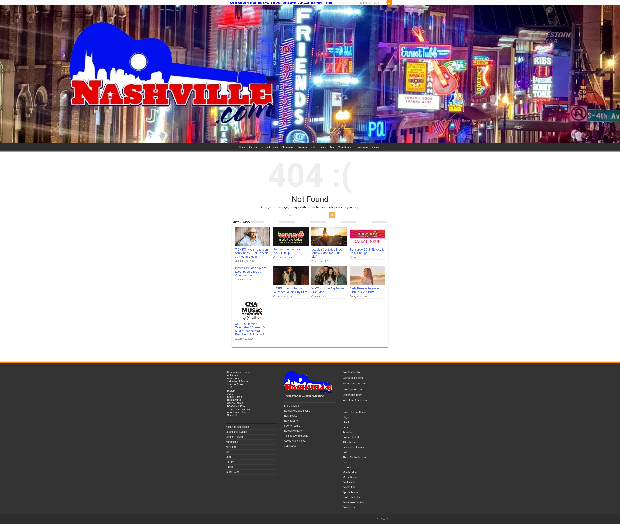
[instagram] (369, 3)
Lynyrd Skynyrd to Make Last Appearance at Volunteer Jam (250, 271)
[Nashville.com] (310, 74)
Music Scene (344, 147)
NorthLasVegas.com (354, 383)
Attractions (287, 147)
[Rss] (360, 3)
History (322, 147)
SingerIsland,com (352, 394)
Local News (232, 471)
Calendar (253, 147)
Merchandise (291, 405)
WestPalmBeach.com (355, 400)
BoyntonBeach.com (353, 372)
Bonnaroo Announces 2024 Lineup (287, 251)
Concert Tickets (270, 147)
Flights (346, 422)
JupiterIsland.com (353, 377)
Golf (313, 147)
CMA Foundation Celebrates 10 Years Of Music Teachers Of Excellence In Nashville (250, 329)
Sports (375, 147)
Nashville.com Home (238, 372)
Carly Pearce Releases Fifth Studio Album (365, 290)
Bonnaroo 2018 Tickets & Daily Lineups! (367, 251)
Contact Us (233, 415)
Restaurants (362, 147)
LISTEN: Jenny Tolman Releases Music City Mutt (290, 290)
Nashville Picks (236, 406)
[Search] (389, 2)
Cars (345, 427)
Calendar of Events (237, 381)
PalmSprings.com (352, 389)
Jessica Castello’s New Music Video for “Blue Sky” (326, 253)
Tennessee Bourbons (239, 409)
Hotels (229, 466)
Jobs (331, 147)
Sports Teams (235, 402)
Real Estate (290, 415)
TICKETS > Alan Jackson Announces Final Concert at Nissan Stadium (251, 253)
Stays (346, 417)
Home (242, 147)
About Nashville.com (238, 412)
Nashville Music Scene (297, 410)
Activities (302, 147)
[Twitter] (366, 3)
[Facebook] (363, 3)
